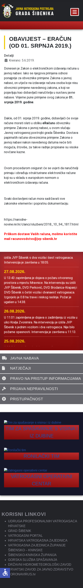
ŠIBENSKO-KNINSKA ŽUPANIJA (32, 555)
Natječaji (20, 368)
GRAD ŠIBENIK (19, 531)
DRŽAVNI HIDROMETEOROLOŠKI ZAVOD (39, 564)
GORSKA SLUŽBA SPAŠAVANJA (32, 559)
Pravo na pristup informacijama (45, 378)
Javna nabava (24, 358)
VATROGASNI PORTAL (25, 535)
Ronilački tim (41, 456)
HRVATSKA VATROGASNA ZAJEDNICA (37, 540)
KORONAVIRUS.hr (22, 574)
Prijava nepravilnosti (33, 389)
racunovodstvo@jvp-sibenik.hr (34, 239)
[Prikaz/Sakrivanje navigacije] (74, 12)
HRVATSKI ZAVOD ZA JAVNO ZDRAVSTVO (40, 569)
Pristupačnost (26, 399)
